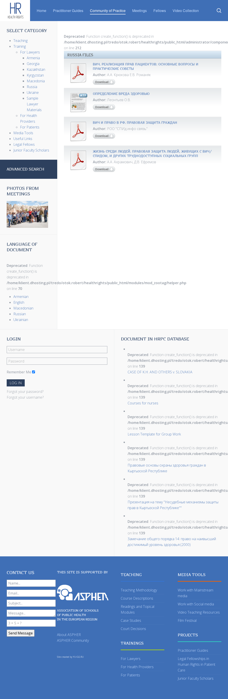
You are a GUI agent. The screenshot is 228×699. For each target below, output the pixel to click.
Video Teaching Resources (199, 612)
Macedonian (23, 308)
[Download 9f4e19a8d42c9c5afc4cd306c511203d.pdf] (78, 73)
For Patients (130, 675)
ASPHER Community (73, 640)
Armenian (20, 296)
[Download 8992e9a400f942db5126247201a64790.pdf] (78, 160)
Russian (19, 313)
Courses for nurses (143, 403)
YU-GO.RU (78, 656)
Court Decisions (133, 628)
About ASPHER (69, 634)
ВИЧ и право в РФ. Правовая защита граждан (135, 122)
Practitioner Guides (68, 10)
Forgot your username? (25, 397)
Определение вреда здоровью (121, 94)
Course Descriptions (137, 598)
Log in (16, 382)
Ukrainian (20, 319)
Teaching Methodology (139, 590)
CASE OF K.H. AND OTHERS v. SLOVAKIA (160, 372)
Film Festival (187, 620)
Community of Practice (108, 10)
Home (41, 10)
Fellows (159, 10)
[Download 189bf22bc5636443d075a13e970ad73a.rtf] (78, 102)
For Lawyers (130, 658)
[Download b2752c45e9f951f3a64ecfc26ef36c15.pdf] (78, 131)
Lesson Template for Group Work (154, 434)
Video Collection (186, 10)
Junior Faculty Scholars (196, 678)
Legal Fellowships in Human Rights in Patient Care (196, 664)
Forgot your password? (25, 391)
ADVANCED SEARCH (25, 169)
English (18, 302)
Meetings (139, 10)
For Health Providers (137, 666)
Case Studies (131, 620)
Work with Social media (196, 604)
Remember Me (19, 372)
